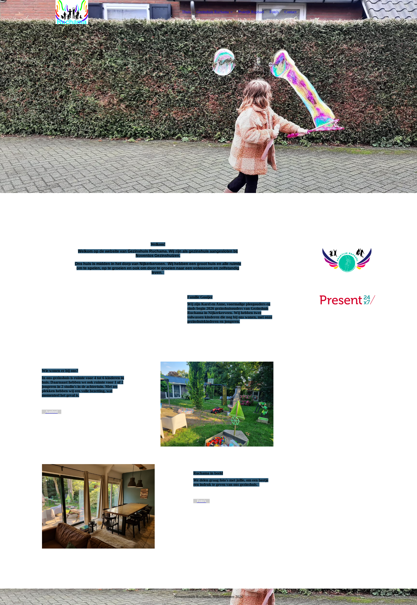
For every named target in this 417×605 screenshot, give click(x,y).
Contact (290, 12)
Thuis (186, 12)
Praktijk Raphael (251, 12)
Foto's (274, 12)
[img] (72, 12)
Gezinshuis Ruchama (212, 12)
